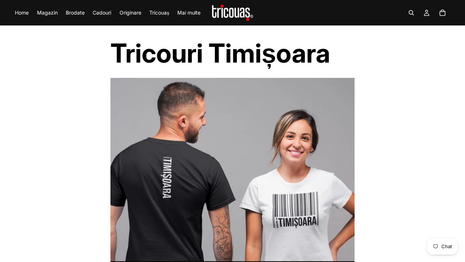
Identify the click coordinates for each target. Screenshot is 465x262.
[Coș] (442, 13)
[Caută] (411, 13)
